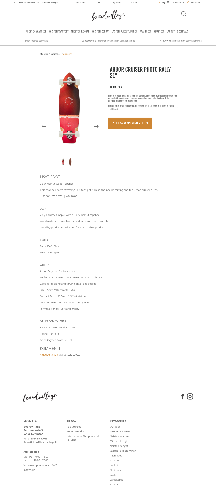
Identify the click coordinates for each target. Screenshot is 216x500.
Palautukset (74, 426)
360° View (29, 469)
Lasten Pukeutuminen (125, 31)
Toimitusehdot (75, 431)
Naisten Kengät (101, 31)
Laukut (171, 31)
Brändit (134, 2)
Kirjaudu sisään (49, 354)
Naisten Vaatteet (58, 31)
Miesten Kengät (80, 31)
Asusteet (159, 31)
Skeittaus (182, 31)
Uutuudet (80, 2)
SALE (98, 2)
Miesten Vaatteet (36, 31)
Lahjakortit (116, 2)
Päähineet (145, 31)
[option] (71, 108)
